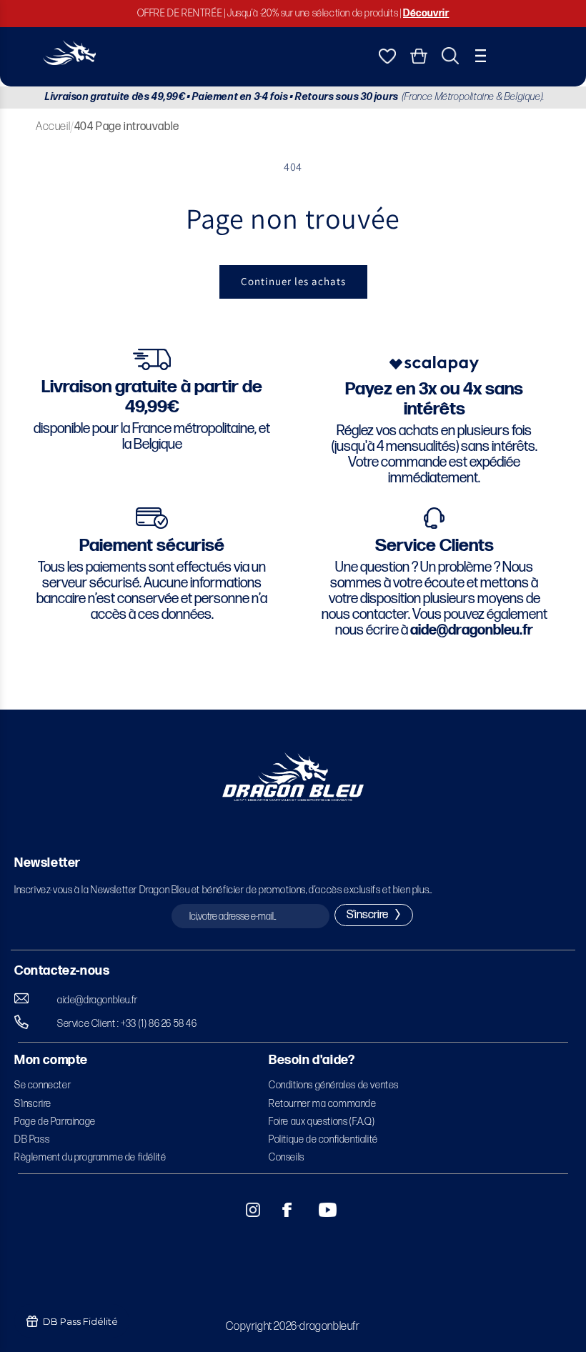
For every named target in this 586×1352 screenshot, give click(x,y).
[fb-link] (281, 1210)
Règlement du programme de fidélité (90, 1157)
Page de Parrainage (55, 1121)
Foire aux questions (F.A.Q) (321, 1121)
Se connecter (42, 1085)
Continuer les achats (293, 281)
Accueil (53, 127)
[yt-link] (318, 1210)
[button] (480, 55)
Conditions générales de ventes (334, 1085)
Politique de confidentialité (323, 1139)
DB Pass (31, 1139)
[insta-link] (245, 1210)
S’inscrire (32, 1104)
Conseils (286, 1157)
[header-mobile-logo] (69, 61)
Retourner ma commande (323, 1104)
